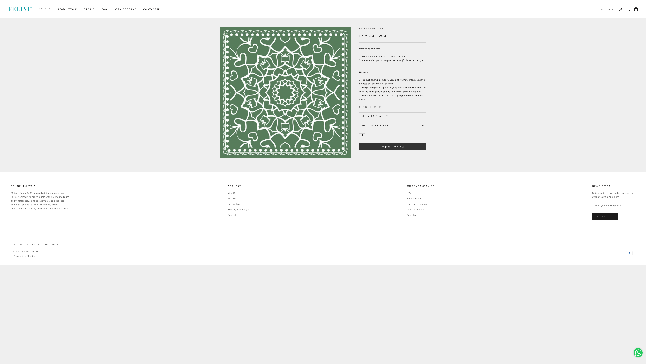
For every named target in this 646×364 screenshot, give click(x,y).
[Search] (628, 9)
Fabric (89, 9)
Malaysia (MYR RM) (25, 244)
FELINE (232, 198)
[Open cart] (636, 9)
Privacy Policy (413, 198)
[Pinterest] (380, 107)
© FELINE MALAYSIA (26, 251)
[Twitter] (375, 107)
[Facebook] (371, 107)
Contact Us (152, 9)
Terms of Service (415, 209)
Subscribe (605, 216)
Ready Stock (67, 9)
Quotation (411, 215)
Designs (44, 9)
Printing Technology (238, 209)
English (606, 9)
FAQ (104, 9)
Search (231, 192)
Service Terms (125, 9)
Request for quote (392, 146)
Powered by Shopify (24, 256)
